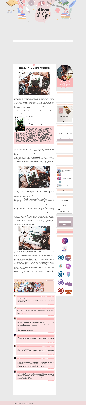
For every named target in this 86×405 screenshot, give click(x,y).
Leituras (69, 134)
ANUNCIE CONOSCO (45, 40)
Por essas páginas (23, 313)
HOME (17, 40)
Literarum (64, 205)
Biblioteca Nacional (65, 200)
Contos (69, 129)
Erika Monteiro (22, 372)
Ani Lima (20, 319)
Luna (19, 358)
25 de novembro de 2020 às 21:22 (47, 358)
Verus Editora (47, 70)
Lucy (19, 308)
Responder (51, 304)
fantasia (26, 70)
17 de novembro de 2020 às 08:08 (47, 296)
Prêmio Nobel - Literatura (64, 211)
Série (61, 138)
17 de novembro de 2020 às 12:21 (47, 308)
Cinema (61, 127)
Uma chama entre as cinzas (39, 70)
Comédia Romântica (61, 129)
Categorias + (58, 40)
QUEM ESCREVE (23, 40)
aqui (50, 113)
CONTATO (52, 40)
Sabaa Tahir (33, 70)
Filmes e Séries (37, 40)
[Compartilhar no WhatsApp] (53, 280)
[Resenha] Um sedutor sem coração (67, 185)
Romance (69, 137)
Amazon (33, 123)
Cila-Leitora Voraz (22, 296)
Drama (61, 132)
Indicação (61, 134)
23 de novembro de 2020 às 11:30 (47, 319)
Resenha (29, 70)
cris (19, 346)
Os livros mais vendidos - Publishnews (64, 209)
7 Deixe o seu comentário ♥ (22, 280)
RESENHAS (30, 40)
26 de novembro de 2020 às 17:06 (47, 372)
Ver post (18, 53)
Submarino (37, 123)
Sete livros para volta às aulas (66, 178)
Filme (61, 133)
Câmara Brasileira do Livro (64, 202)
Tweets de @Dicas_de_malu (61, 192)
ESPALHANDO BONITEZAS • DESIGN (27, 403)
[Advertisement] (43, 31)
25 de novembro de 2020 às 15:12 (47, 346)
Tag (69, 138)
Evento (69, 132)
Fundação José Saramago (64, 203)
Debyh (19, 335)
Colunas (69, 127)
